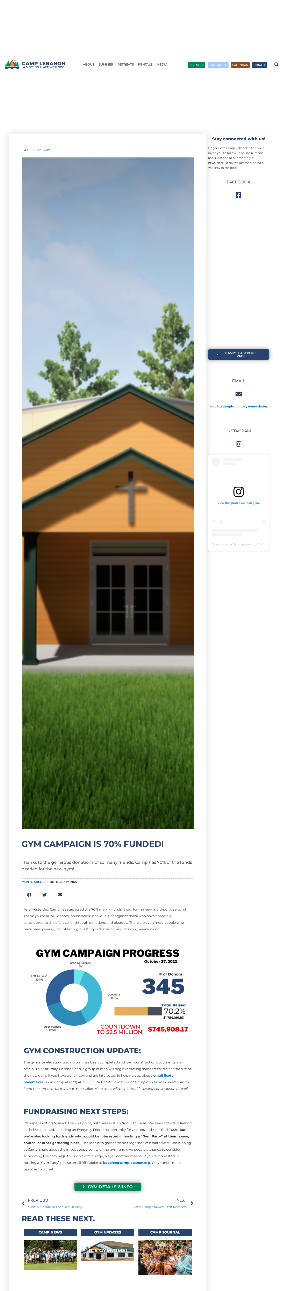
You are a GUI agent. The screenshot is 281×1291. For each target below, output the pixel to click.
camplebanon (245, 544)
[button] (276, 64)
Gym (46, 150)
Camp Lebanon (222, 544)
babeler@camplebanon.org (126, 1163)
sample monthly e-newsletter (245, 406)
